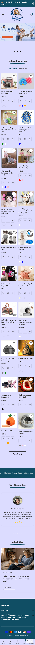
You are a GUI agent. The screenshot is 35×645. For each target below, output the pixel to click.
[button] (15, 51)
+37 (11, 225)
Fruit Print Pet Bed (7, 431)
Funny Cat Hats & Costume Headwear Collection (8, 211)
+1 (10, 106)
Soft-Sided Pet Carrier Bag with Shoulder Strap (8, 322)
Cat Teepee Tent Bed (25, 359)
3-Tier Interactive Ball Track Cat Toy (25, 93)
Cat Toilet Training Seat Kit (24, 249)
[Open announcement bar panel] (32, 3)
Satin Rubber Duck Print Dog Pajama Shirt (24, 130)
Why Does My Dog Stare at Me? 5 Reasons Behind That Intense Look (17, 579)
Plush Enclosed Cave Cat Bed (25, 432)
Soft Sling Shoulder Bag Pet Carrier (8, 285)
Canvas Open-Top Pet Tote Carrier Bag (25, 285)
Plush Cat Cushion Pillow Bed (24, 396)
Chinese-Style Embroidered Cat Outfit (7, 173)
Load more (8, 587)
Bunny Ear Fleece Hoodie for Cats (24, 167)
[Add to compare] (8, 101)
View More (16, 454)
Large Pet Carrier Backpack (7, 93)
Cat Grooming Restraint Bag (6, 396)
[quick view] (3, 101)
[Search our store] (28, 15)
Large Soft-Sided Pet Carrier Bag (8, 360)
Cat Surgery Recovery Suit (8, 249)
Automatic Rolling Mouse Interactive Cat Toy (8, 130)
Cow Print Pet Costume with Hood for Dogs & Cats (25, 211)
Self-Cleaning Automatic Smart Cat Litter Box (25, 322)
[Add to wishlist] (14, 76)
